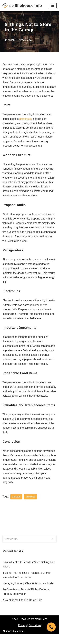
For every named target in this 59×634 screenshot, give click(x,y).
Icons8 (20, 631)
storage (30, 497)
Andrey (11, 39)
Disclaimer (35, 625)
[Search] (53, 539)
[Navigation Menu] (53, 5)
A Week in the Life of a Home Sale (22, 600)
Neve (15, 619)
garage (16, 497)
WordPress (40, 619)
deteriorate (25, 118)
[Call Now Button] (51, 627)
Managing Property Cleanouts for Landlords (27, 583)
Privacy (22, 625)
